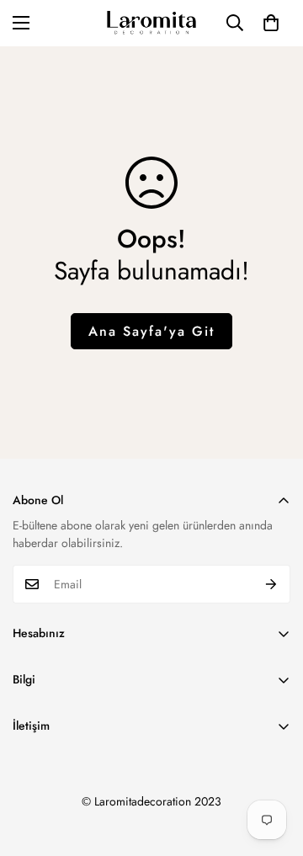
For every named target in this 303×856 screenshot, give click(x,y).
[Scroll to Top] (273, 767)
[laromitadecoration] (151, 23)
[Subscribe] (271, 584)
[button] (271, 22)
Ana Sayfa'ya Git (151, 331)
